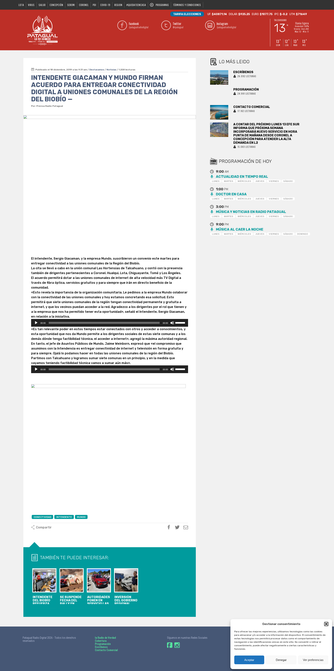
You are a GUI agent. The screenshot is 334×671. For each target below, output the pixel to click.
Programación (103, 643)
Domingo (302, 234)
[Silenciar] (172, 323)
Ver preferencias (313, 660)
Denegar (281, 660)
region (118, 5)
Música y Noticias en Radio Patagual (251, 212)
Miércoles (244, 181)
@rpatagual (178, 25)
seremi (71, 5)
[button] (326, 624)
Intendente (64, 517)
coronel (84, 5)
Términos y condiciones (187, 5)
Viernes (274, 181)
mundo (81, 517)
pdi (94, 5)
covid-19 (105, 5)
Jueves (260, 181)
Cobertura (101, 640)
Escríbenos (101, 647)
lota (21, 5)
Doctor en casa (231, 194)
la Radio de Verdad (105, 637)
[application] (109, 323)
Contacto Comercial (106, 650)
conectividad (42, 517)
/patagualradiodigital (138, 25)
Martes (228, 181)
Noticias (111, 69)
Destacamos (96, 69)
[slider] (180, 322)
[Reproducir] (36, 323)
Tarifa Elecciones (187, 14)
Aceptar (249, 660)
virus (31, 5)
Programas (162, 5)
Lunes (216, 181)
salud (42, 5)
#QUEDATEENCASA (136, 5)
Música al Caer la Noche (239, 229)
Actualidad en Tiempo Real (242, 176)
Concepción (56, 5)
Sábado (288, 181)
